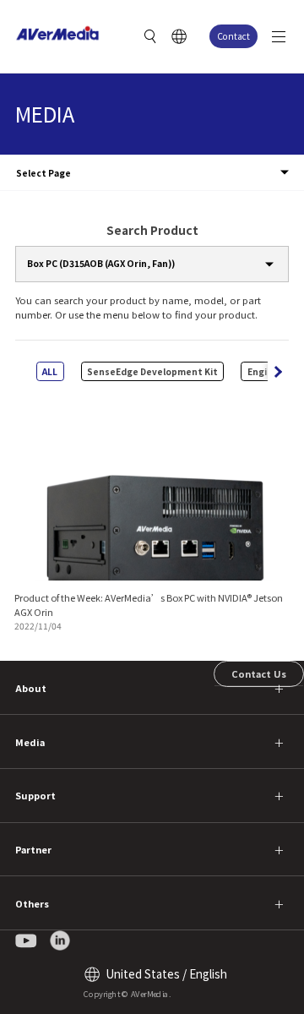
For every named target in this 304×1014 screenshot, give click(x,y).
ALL (49, 371)
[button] (278, 371)
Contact (233, 36)
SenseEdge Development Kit (152, 371)
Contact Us (258, 673)
